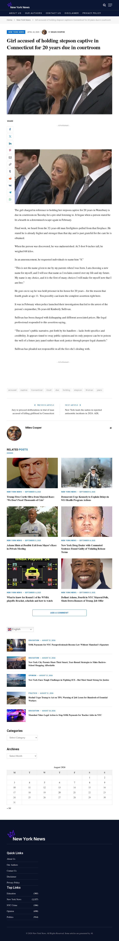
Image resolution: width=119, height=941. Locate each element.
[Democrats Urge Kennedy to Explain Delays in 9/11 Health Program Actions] (86, 473)
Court (49, 390)
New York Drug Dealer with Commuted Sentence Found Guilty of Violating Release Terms (83, 549)
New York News (16, 32)
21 (74, 792)
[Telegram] (10, 192)
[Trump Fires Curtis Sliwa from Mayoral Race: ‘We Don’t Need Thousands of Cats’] (32, 473)
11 (29, 787)
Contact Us (53, 13)
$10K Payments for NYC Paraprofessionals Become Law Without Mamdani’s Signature (69, 644)
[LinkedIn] (10, 143)
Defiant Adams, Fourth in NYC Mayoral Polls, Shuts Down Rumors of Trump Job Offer (84, 599)
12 (44, 787)
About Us (15, 13)
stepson (78, 390)
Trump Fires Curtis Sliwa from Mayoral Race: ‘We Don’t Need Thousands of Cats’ (30, 498)
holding (66, 390)
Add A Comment (59, 613)
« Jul (9, 808)
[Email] (10, 157)
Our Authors (33, 13)
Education (34, 640)
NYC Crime (12, 905)
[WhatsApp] (10, 199)
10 (14, 787)
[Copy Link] (10, 164)
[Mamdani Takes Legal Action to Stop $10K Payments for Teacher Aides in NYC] (16, 715)
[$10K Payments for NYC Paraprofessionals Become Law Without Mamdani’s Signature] (16, 645)
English (15, 629)
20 (59, 792)
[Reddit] (10, 178)
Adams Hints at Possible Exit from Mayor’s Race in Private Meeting (32, 547)
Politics (33, 693)
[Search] (104, 5)
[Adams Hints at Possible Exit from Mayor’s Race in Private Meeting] (32, 521)
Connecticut (36, 390)
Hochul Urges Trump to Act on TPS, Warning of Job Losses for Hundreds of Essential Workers (68, 699)
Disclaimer (72, 13)
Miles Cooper (58, 32)
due (57, 390)
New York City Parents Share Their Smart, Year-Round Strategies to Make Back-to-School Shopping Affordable (67, 664)
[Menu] (110, 5)
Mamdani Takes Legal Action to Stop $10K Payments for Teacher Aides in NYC (65, 715)
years (99, 390)
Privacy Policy (92, 13)
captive (23, 390)
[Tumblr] (10, 171)
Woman (89, 390)
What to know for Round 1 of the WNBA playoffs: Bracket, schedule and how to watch (30, 599)
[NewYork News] (18, 5)
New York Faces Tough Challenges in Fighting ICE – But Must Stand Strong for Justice (69, 680)
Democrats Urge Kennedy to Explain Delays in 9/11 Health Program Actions (85, 498)
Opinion (32, 676)
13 (59, 787)
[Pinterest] (10, 150)
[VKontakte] (10, 185)
